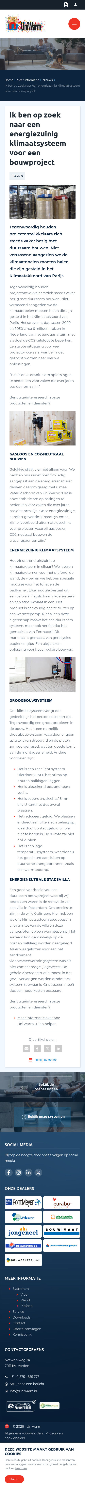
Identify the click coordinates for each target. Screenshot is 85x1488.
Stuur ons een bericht (27, 1384)
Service (18, 1312)
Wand (25, 1300)
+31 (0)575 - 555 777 (24, 1377)
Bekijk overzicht (46, 1060)
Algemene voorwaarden (24, 1433)
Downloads (21, 1317)
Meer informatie (28, 80)
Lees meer (21, 1468)
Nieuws (48, 80)
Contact (19, 1323)
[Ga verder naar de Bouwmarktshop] (23, 1245)
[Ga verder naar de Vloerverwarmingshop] (61, 1245)
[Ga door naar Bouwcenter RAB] (23, 1260)
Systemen (21, 1289)
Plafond (27, 1306)
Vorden (23, 1366)
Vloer (25, 1294)
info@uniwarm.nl (23, 1391)
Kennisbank (22, 1334)
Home (9, 80)
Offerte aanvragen (27, 1329)
